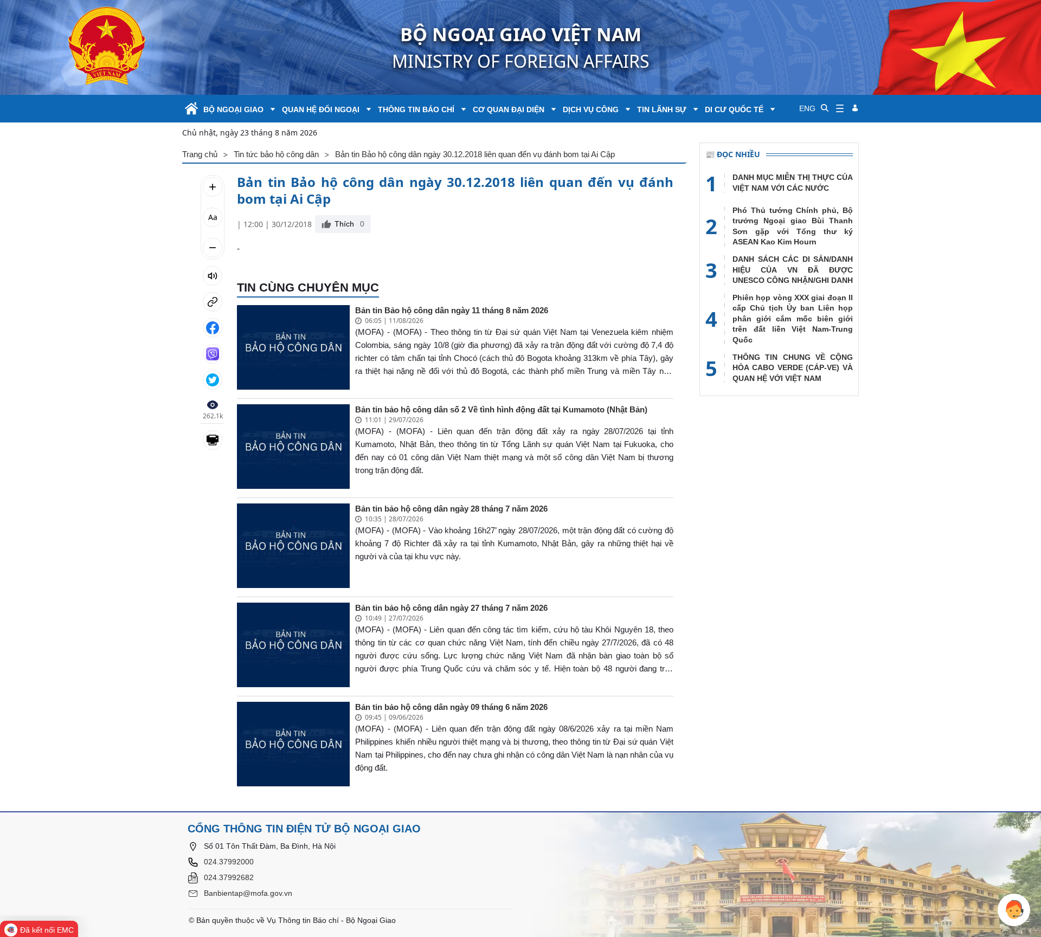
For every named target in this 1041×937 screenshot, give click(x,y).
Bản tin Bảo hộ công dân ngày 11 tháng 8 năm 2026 (451, 310)
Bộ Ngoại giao (233, 109)
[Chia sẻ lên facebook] (212, 328)
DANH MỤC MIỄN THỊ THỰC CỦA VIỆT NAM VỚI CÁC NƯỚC (792, 182)
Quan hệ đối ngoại (320, 109)
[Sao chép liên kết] (212, 302)
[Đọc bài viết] (212, 276)
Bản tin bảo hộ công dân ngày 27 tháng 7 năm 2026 (451, 607)
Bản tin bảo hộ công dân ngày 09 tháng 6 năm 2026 (451, 707)
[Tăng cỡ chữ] (212, 187)
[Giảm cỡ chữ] (212, 247)
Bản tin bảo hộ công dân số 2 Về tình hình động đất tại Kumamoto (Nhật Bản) (501, 409)
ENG (807, 108)
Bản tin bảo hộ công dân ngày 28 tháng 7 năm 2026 (451, 508)
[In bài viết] (212, 440)
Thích (349, 223)
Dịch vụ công (591, 109)
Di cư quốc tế (734, 109)
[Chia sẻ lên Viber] (212, 354)
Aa (212, 217)
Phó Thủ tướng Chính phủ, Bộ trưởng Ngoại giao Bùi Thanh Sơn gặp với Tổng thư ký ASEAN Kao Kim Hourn (792, 226)
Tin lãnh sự (661, 109)
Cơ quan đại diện (508, 109)
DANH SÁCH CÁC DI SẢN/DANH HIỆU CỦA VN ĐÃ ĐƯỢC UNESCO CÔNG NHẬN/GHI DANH (792, 270)
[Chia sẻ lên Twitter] (212, 380)
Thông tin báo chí (416, 109)
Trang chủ (199, 154)
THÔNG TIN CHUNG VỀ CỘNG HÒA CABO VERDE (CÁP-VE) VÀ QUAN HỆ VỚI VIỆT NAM (792, 368)
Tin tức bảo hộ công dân (276, 154)
